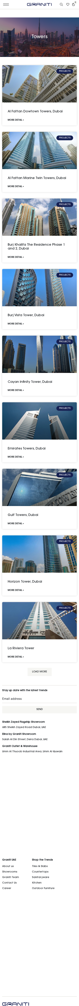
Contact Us (9, 883)
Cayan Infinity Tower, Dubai (30, 382)
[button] (6, 5)
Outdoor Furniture (43, 888)
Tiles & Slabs (40, 866)
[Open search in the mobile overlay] (62, 4)
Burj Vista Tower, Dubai (26, 315)
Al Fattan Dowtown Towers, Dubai (35, 111)
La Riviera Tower (21, 648)
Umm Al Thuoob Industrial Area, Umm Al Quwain (32, 751)
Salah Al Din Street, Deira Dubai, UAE (25, 739)
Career (6, 888)
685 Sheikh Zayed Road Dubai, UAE (24, 727)
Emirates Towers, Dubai (27, 448)
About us (8, 866)
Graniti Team (10, 877)
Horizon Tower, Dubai (25, 582)
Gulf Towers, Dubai (23, 515)
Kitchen (37, 883)
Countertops (40, 872)
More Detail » (16, 120)
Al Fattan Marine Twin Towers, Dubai (37, 178)
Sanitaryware (40, 877)
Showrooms (9, 872)
